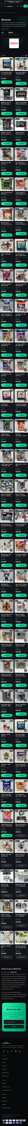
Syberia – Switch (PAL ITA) (5, 735)
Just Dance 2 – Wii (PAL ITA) (21, 314)
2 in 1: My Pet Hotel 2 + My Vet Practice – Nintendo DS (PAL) (6, 73)
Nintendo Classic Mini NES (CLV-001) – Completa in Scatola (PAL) (6, 525)
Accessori (4, 1069)
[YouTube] (7, 1051)
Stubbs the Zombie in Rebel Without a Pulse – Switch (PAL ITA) (6, 675)
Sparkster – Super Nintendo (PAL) (20, 645)
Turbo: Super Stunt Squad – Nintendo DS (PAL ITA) (21, 765)
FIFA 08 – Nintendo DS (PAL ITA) (6, 855)
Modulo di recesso (6, 1108)
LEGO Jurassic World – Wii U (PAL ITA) (6, 465)
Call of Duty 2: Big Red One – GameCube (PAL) (6, 163)
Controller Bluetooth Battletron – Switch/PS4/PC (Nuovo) (6, 193)
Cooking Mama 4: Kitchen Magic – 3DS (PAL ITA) (21, 193)
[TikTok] (20, 1051)
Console (4, 1062)
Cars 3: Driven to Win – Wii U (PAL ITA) (21, 163)
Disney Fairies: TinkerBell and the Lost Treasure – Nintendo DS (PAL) (6, 223)
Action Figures (5, 1072)
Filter (4, 55)
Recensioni (4, 1101)
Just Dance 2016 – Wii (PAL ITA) (6, 344)
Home (2, 12)
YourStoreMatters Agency (8, 1116)
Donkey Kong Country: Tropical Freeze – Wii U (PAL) (21, 223)
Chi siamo (4, 1097)
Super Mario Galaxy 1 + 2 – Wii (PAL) (21, 915)
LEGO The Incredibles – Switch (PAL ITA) (21, 435)
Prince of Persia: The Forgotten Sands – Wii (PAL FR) (6, 615)
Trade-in (4, 1083)
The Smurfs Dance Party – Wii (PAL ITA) (6, 314)
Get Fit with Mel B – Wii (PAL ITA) (6, 284)
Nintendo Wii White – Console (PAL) (21, 525)
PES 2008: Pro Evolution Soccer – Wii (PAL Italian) (6, 585)
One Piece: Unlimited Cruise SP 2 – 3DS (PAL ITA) (21, 555)
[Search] (5, 6)
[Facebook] (11, 1051)
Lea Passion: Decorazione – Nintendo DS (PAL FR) (6, 405)
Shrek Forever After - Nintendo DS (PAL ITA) (6, 645)
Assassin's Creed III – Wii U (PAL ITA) (21, 73)
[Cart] (25, 6)
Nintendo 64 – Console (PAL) (5, 885)
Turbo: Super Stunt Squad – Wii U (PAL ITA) (6, 795)
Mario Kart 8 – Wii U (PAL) (21, 465)
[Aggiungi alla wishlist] (11, 68)
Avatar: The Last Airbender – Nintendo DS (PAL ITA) (20, 374)
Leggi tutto (5, 29)
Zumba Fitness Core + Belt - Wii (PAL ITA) (6, 825)
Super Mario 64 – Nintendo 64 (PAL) (20, 675)
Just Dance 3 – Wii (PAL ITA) (6, 374)
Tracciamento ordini (6, 1090)
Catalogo (7, 12)
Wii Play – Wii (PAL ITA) (6, 946)
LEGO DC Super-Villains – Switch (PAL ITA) (5, 435)
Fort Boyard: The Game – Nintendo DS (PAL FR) (21, 254)
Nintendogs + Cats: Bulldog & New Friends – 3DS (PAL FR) (6, 555)
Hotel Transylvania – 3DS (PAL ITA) (21, 284)
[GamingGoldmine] (14, 1043)
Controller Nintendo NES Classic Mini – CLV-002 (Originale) (21, 825)
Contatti (4, 1104)
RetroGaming (5, 1076)
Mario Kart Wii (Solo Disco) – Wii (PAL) (6, 495)
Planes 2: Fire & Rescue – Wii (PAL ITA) (6, 915)
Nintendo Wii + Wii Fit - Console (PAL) (20, 885)
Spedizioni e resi (6, 1086)
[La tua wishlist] (21, 6)
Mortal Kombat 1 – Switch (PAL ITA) (20, 855)
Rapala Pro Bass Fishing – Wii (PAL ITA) (20, 615)
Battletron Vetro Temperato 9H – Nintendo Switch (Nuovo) (20, 133)
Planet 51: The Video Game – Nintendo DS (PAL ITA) (21, 585)
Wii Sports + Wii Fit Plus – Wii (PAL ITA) (21, 946)
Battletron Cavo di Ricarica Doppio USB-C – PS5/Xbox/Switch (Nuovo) (6, 103)
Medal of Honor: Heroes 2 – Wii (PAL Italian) (21, 495)
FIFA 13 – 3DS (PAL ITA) (6, 254)
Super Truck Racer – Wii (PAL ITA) (21, 705)
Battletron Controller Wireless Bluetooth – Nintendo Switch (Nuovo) (21, 103)
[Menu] (1, 6)
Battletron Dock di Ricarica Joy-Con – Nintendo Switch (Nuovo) (6, 133)
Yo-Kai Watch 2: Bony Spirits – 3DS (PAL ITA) (21, 795)
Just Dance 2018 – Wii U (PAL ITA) (21, 344)
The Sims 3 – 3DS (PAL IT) (5, 765)
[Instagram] (3, 1051)
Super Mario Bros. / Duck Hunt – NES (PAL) (6, 705)
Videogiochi (5, 1059)
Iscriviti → (14, 1026)
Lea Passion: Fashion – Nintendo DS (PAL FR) (21, 405)
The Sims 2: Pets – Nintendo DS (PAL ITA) (20, 735)
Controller (4, 1065)
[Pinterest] (15, 1051)
